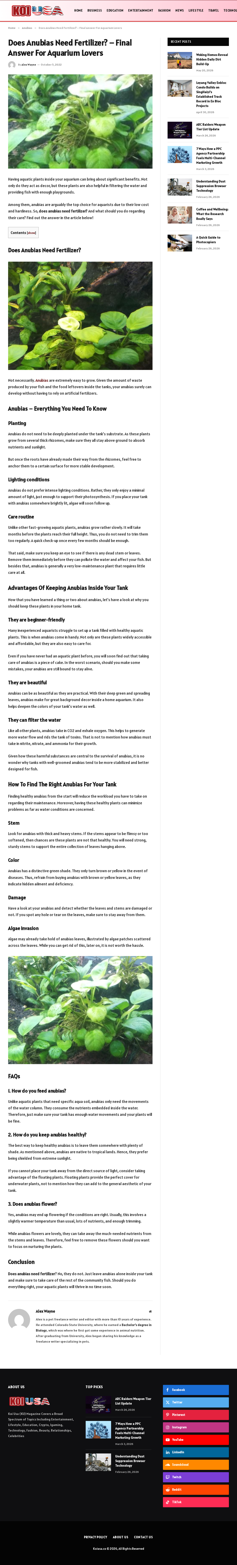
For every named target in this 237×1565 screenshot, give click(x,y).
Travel (213, 10)
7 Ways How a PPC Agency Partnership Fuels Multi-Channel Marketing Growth (210, 156)
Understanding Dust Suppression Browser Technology (211, 186)
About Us (120, 1537)
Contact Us (143, 1537)
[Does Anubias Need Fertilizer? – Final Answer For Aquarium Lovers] (80, 121)
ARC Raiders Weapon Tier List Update (211, 126)
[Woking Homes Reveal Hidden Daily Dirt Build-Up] (180, 60)
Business (94, 10)
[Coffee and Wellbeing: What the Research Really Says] (180, 214)
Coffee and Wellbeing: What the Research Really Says (212, 214)
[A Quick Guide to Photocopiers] (180, 243)
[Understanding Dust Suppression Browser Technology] (180, 187)
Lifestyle (196, 10)
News (179, 10)
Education (115, 10)
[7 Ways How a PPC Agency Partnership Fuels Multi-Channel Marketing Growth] (180, 154)
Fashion (164, 10)
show (31, 233)
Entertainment (140, 10)
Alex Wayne (29, 64)
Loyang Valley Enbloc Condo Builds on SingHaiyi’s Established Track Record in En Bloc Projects (211, 94)
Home (78, 10)
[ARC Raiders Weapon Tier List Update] (180, 130)
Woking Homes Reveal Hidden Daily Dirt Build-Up (212, 59)
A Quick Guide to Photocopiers (208, 239)
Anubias (41, 380)
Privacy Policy (95, 1537)
